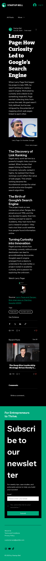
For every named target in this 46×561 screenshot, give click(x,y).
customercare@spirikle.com (14, 540)
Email (9, 494)
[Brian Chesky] (23, 352)
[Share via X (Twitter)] (15, 324)
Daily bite (13, 312)
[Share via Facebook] (10, 324)
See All (35, 339)
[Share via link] (25, 324)
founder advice (26, 312)
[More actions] (36, 29)
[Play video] (23, 288)
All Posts (10, 17)
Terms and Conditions (12, 533)
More (20, 17)
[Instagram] (6, 548)
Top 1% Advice (14, 317)
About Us (8, 531)
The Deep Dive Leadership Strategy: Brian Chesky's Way (22, 366)
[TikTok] (13, 548)
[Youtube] (9, 548)
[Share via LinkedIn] (20, 324)
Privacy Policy (10, 536)
